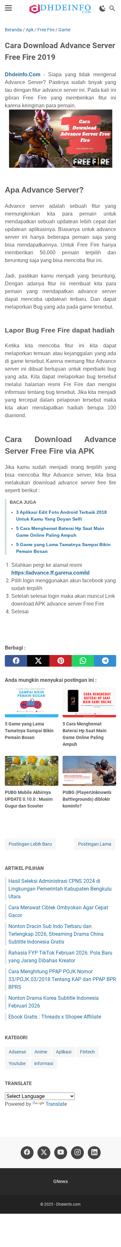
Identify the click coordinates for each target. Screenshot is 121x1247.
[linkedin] (94, 1152)
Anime (41, 1051)
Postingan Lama (94, 844)
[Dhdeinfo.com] (60, 8)
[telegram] (105, 661)
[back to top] (108, 1232)
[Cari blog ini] (112, 8)
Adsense (17, 1051)
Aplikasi (63, 1051)
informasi (43, 1063)
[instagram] (77, 1152)
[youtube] (60, 1152)
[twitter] (38, 661)
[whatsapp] (83, 661)
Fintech (87, 1051)
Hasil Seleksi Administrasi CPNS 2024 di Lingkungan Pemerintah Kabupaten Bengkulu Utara (60, 889)
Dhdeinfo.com (68, 1204)
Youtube (17, 1063)
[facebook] (16, 661)
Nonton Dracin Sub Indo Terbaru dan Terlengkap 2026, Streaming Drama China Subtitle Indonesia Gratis (56, 934)
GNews (60, 1181)
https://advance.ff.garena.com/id (50, 573)
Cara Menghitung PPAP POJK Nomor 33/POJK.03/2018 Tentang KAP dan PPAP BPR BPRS (62, 979)
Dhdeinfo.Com (22, 74)
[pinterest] (60, 661)
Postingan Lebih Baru (30, 844)
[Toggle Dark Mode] (102, 8)
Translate (56, 1104)
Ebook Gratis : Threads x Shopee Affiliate (54, 1017)
